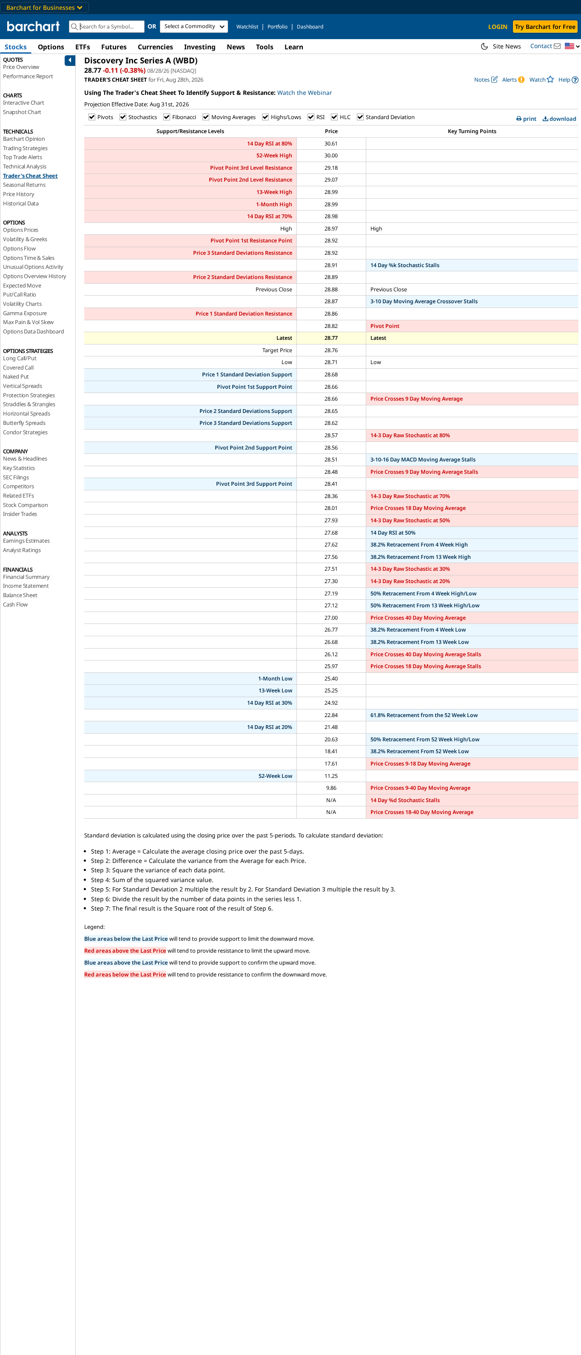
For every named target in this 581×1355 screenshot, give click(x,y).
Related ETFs (18, 495)
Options (51, 46)
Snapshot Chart (22, 112)
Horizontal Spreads (26, 413)
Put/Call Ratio (19, 294)
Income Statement (26, 585)
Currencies (155, 46)
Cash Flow (15, 604)
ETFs (82, 46)
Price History (18, 194)
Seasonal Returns (24, 184)
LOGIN (497, 27)
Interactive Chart (23, 102)
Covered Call (18, 367)
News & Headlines (25, 458)
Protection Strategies (29, 395)
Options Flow (19, 248)
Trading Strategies (25, 148)
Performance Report (28, 76)
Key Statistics (19, 468)
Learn (294, 46)
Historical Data (21, 203)
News (236, 46)
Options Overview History (34, 276)
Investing (200, 46)
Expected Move (22, 285)
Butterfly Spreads (24, 423)
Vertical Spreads (22, 386)
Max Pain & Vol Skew (28, 322)
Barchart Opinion (24, 138)
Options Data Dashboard (33, 331)
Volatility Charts (22, 303)
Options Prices (20, 229)
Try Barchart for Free (545, 27)
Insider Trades (20, 514)
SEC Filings (16, 477)
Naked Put (16, 376)
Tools (264, 46)
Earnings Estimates (26, 540)
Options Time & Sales (28, 258)
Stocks (16, 46)
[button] (572, 46)
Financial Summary (26, 577)
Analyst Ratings (22, 550)
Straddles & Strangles (29, 404)
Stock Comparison (25, 505)
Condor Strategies (25, 432)
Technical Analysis (24, 166)
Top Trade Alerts (22, 157)
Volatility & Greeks (25, 239)
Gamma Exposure (25, 313)
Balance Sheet (20, 595)
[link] (568, 80)
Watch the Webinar (304, 92)
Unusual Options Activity (33, 266)
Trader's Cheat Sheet (30, 175)
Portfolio (278, 26)
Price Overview (21, 67)
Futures (114, 46)
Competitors (18, 486)
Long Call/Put (19, 358)
